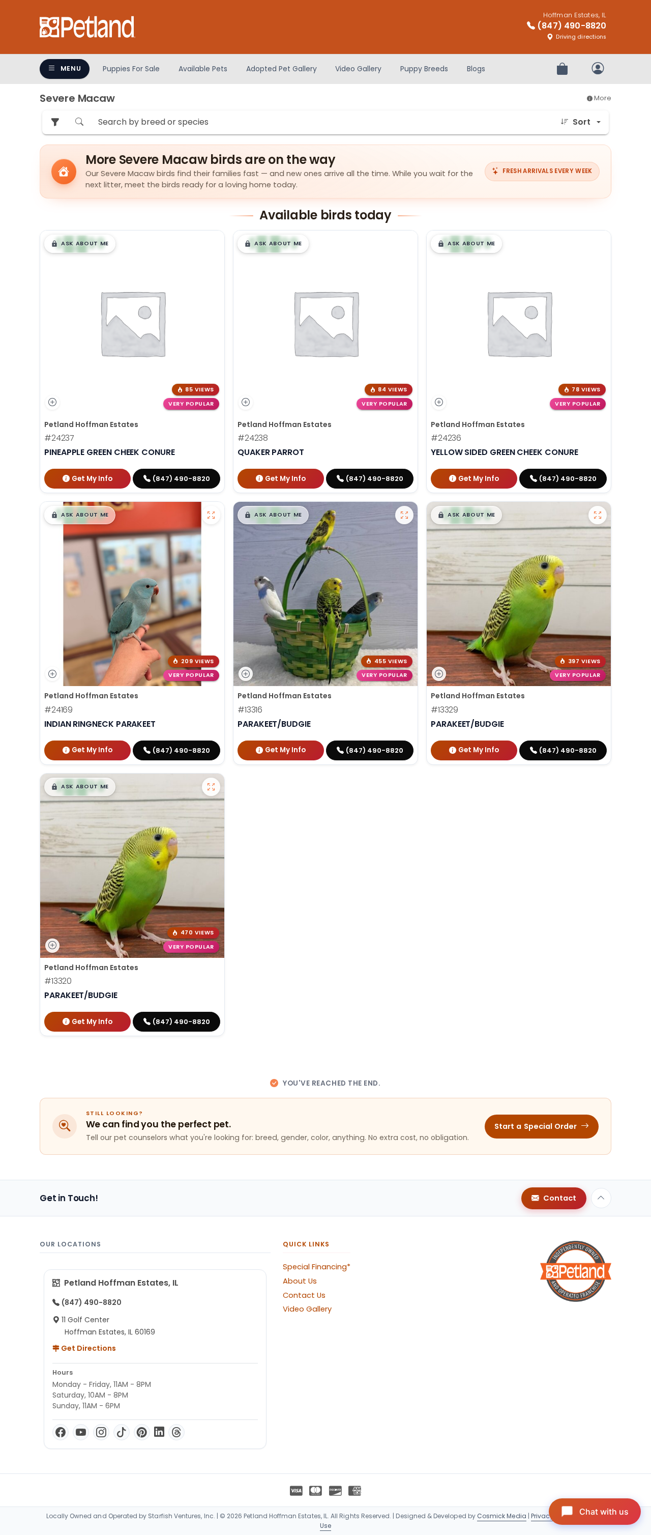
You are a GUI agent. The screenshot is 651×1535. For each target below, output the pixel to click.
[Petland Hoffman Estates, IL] (87, 27)
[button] (79, 244)
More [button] (602, 98)
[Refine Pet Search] (55, 122)
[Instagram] (101, 1432)
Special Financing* (316, 1267)
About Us (300, 1281)
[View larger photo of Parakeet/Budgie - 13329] (597, 515)
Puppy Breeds (424, 69)
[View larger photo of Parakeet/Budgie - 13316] (404, 515)
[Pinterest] (142, 1432)
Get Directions (88, 1348)
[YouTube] (81, 1432)
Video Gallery (358, 69)
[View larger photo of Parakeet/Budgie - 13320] (211, 787)
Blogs (476, 69)
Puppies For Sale (131, 69)
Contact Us (304, 1295)
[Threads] (176, 1432)
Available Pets (203, 69)
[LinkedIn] (159, 1432)
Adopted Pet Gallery (281, 69)
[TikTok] (121, 1432)
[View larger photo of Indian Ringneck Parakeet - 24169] (211, 515)
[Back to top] (601, 1198)
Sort (581, 122)
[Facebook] (60, 1432)
